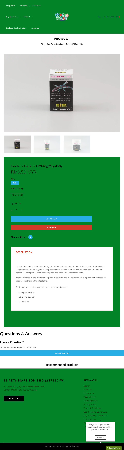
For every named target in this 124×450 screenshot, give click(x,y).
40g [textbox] (14, 183)
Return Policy (90, 397)
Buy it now (51, 228)
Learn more (101, 437)
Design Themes (72, 446)
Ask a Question (62, 353)
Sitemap (87, 389)
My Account (108, 17)
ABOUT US (13, 398)
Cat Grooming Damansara (95, 412)
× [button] (100, 420)
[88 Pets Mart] (62, 16)
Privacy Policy (90, 404)
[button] (103, 448)
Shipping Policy (90, 401)
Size (13, 179)
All (42, 44)
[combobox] (15, 183)
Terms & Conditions (92, 408)
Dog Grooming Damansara (95, 415)
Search (87, 386)
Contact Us (89, 393)
